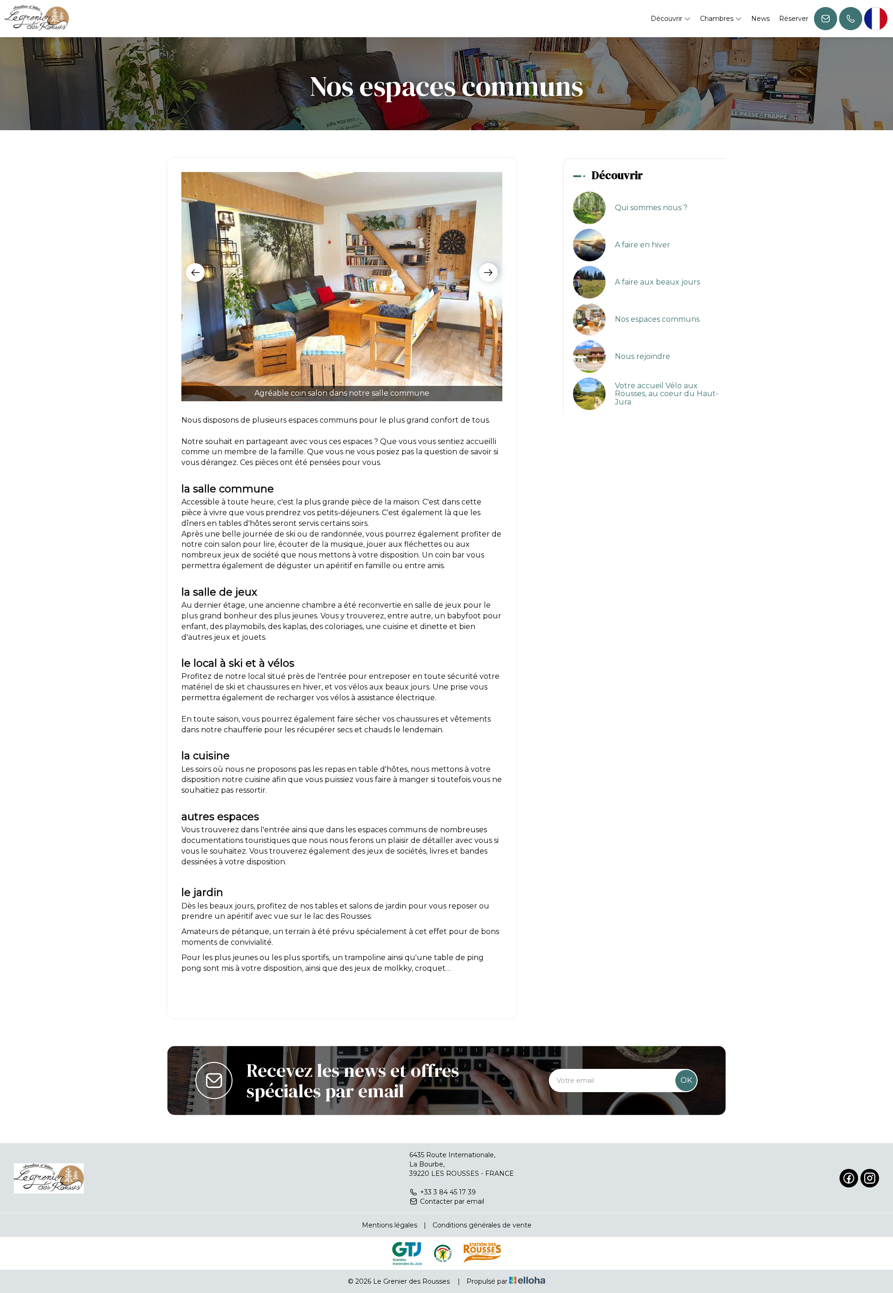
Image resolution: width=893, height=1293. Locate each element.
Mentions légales (389, 1225)
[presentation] (195, 272)
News (760, 18)
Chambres (717, 18)
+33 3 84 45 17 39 (448, 1192)
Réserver (793, 18)
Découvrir (667, 18)
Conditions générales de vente (482, 1225)
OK (686, 1080)
